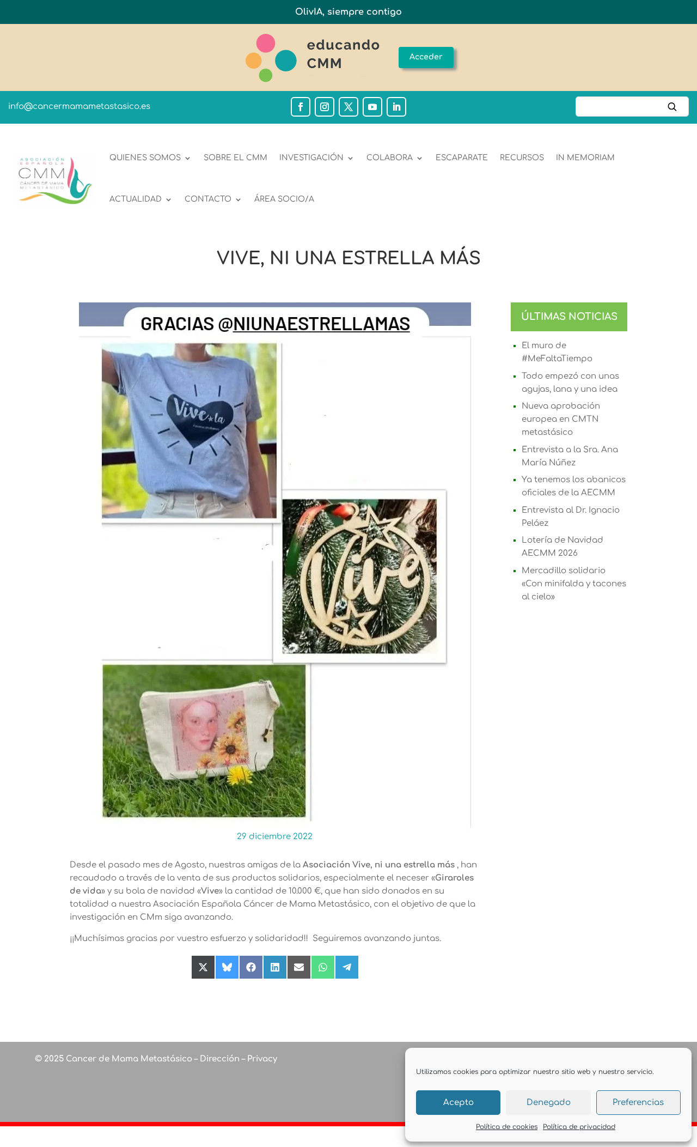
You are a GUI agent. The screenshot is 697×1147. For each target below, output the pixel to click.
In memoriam (585, 158)
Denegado (549, 1102)
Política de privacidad (579, 1127)
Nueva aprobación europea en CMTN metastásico (561, 419)
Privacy (261, 1059)
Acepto (458, 1102)
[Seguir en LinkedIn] (396, 107)
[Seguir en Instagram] (324, 107)
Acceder (426, 57)
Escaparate (462, 158)
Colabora (389, 158)
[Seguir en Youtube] (372, 107)
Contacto (208, 199)
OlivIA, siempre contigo (348, 12)
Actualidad (135, 199)
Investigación (311, 158)
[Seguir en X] (348, 107)
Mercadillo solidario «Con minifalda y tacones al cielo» (574, 584)
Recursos (522, 158)
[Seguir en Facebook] (300, 107)
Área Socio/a (284, 199)
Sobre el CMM (235, 158)
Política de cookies (506, 1127)
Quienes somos (145, 158)
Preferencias (638, 1102)
